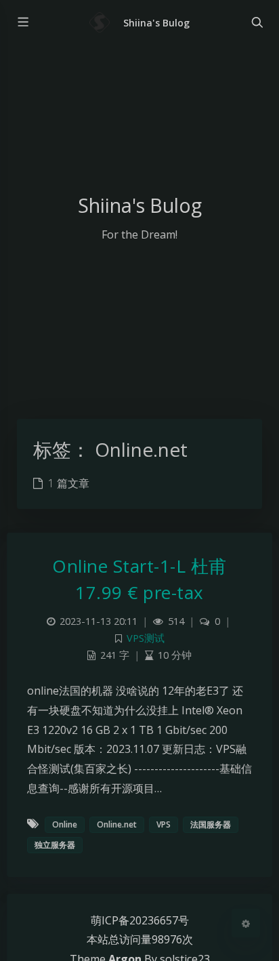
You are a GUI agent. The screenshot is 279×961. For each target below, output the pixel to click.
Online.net (117, 824)
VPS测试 (146, 638)
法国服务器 (210, 824)
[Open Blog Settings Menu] (246, 923)
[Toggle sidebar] (22, 22)
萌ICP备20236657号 (140, 920)
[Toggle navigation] (256, 22)
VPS (163, 824)
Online (64, 824)
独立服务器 (55, 845)
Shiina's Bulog (156, 22)
